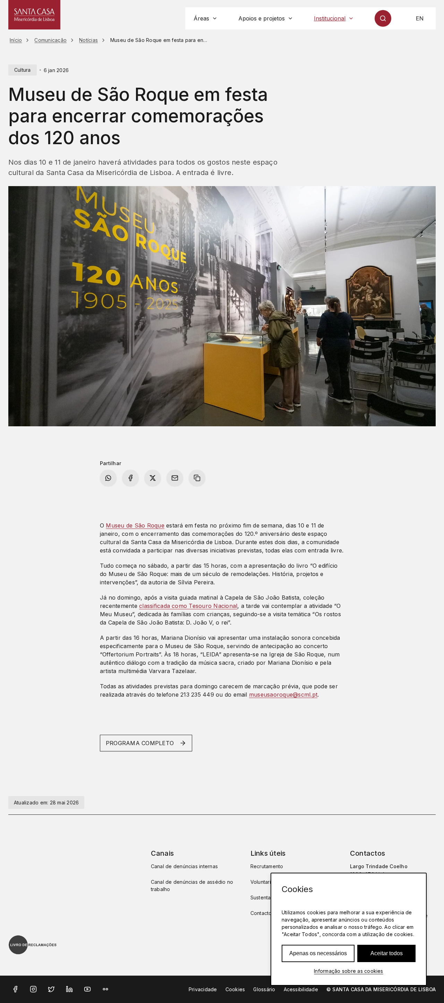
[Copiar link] (197, 478)
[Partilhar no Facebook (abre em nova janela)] (130, 478)
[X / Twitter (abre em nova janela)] (51, 989)
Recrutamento (266, 866)
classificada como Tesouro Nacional (188, 605)
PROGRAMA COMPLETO (140, 743)
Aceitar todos (386, 953)
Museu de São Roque (135, 525)
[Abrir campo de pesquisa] (383, 18)
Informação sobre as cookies (348, 971)
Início (16, 40)
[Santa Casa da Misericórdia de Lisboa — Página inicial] (34, 14)
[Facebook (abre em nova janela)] (15, 989)
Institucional (329, 18)
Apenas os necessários (318, 953)
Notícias (88, 40)
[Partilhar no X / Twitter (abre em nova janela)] (152, 478)
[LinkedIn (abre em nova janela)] (69, 989)
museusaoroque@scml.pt (283, 694)
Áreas (201, 18)
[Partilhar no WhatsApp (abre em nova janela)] (108, 478)
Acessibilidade (301, 989)
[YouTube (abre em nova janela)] (87, 989)
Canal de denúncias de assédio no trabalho (192, 885)
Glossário (264, 989)
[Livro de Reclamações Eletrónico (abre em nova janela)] (32, 945)
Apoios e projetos (261, 18)
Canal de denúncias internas (184, 866)
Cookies (235, 989)
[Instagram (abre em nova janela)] (33, 989)
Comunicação (50, 40)
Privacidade (203, 989)
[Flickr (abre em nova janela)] (105, 989)
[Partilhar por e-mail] (174, 478)
